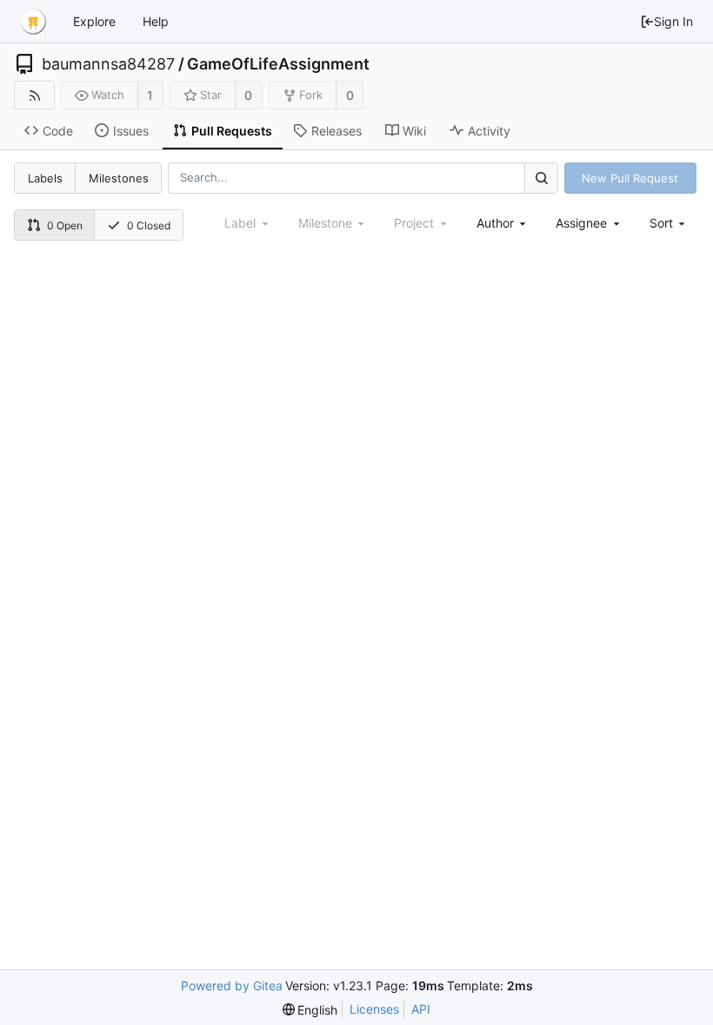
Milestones (119, 178)
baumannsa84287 (108, 64)
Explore (94, 21)
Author (495, 222)
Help (156, 21)
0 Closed (148, 225)
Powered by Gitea (232, 985)
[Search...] (540, 177)
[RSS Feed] (34, 95)
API (420, 1009)
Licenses (374, 1009)
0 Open (65, 225)
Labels (45, 178)
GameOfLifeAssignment (278, 64)
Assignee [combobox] (581, 222)
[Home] (33, 21)
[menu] (669, 223)
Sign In (673, 21)
